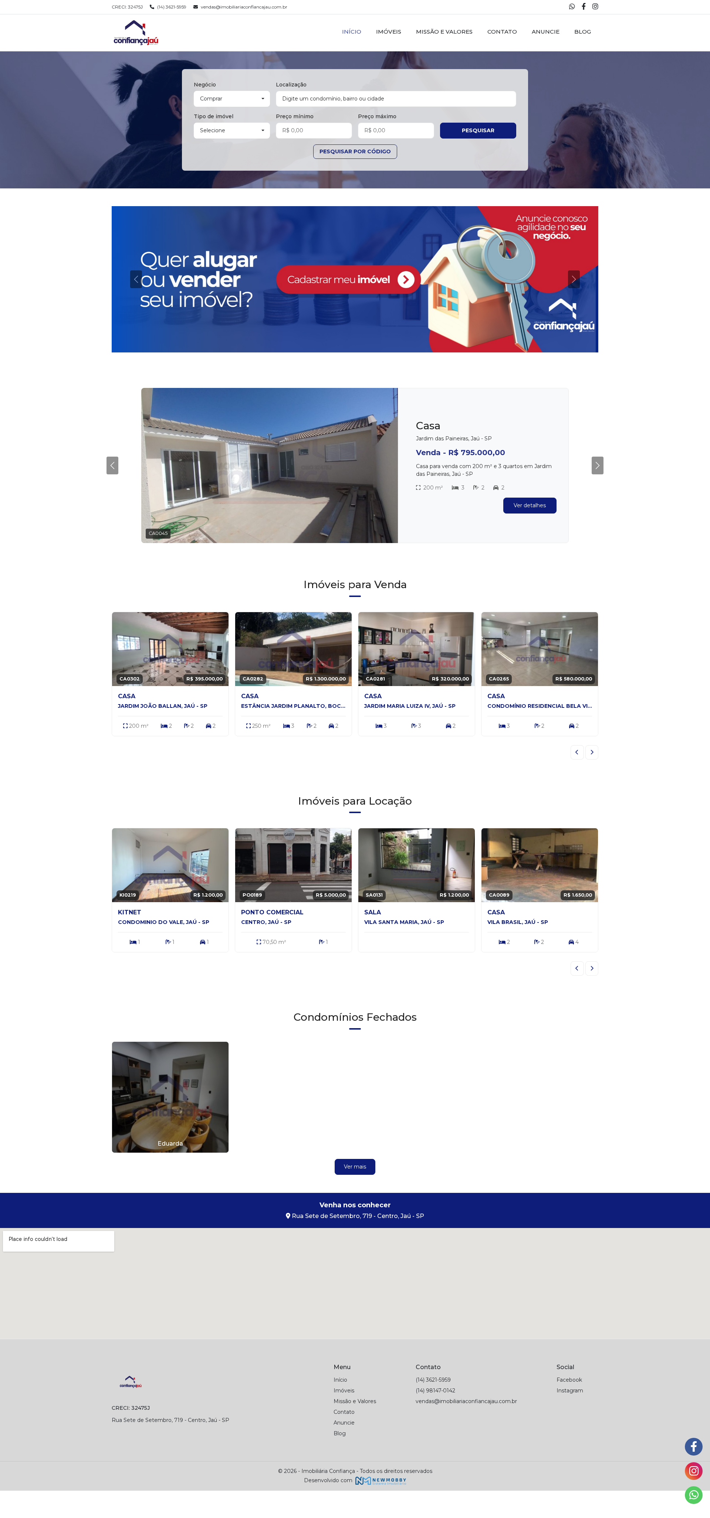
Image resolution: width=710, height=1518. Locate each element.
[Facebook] (584, 7)
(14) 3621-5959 (171, 7)
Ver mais (355, 1194)
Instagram (570, 1418)
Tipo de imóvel (213, 116)
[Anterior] (577, 779)
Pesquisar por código (355, 151)
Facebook (569, 1407)
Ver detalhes (530, 536)
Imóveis (388, 31)
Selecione (212, 130)
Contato (502, 31)
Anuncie (545, 31)
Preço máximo (377, 116)
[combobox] (396, 99)
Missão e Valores (444, 31)
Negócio (205, 84)
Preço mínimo (295, 116)
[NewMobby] (380, 1507)
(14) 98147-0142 (435, 1418)
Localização (291, 84)
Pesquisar (478, 130)
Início (351, 31)
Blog (582, 31)
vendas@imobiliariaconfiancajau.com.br (244, 7)
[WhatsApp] (572, 7)
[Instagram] (595, 7)
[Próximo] (592, 779)
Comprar (211, 98)
